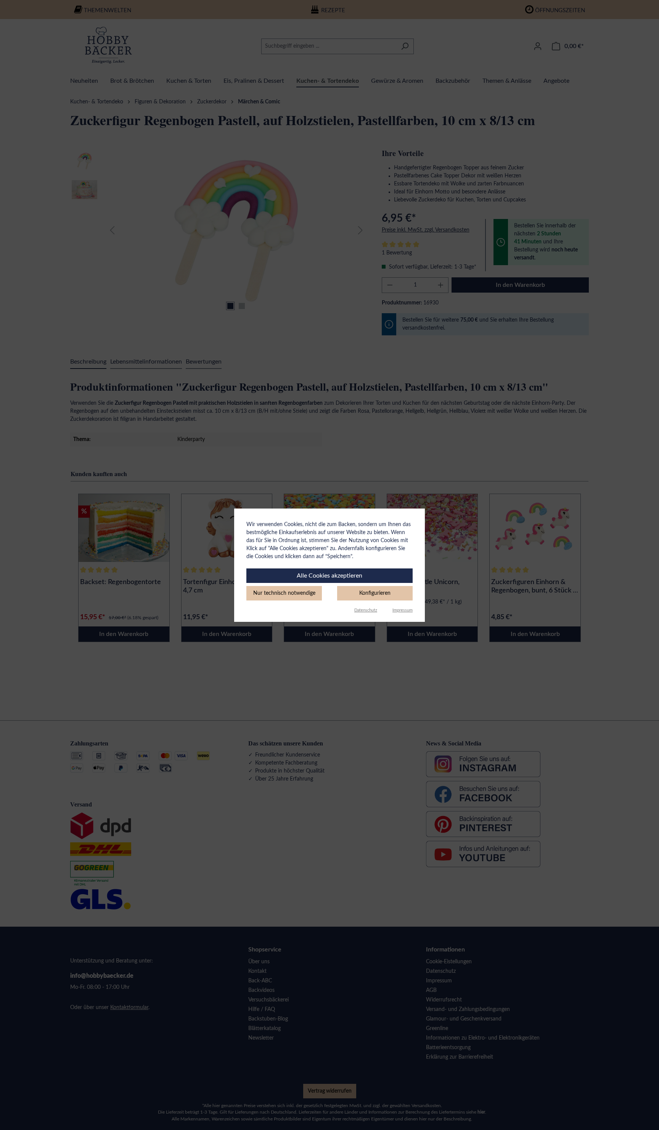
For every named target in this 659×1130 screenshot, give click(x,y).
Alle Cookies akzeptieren (329, 576)
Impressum (402, 610)
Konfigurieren (375, 593)
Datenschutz (365, 610)
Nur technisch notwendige (284, 593)
